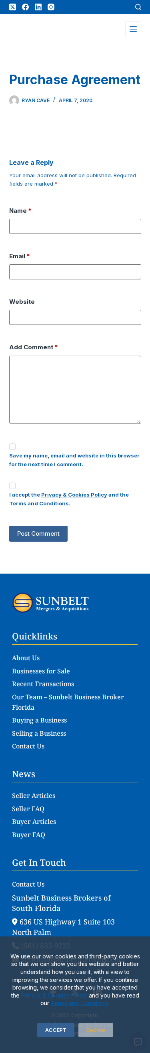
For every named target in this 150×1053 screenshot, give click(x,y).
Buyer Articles (34, 821)
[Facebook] (25, 7)
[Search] (138, 7)
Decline (95, 1030)
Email (19, 256)
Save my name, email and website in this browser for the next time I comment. (74, 459)
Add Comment (33, 347)
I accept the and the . (69, 498)
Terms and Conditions (79, 1003)
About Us (26, 657)
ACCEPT (55, 1030)
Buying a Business (39, 720)
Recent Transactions (43, 683)
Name (20, 210)
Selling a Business (39, 733)
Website (22, 301)
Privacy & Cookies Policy (54, 995)
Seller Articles (33, 795)
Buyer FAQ (28, 834)
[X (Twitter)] (12, 7)
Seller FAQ (28, 808)
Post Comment (38, 533)
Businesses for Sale (41, 671)
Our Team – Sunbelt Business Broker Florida (68, 702)
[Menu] (133, 29)
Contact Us (28, 746)
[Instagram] (51, 7)
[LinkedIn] (38, 7)
